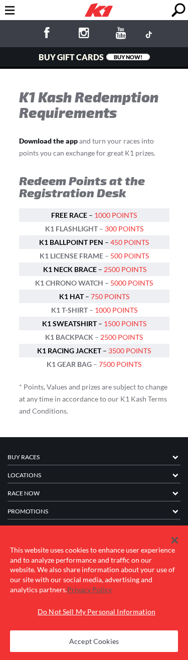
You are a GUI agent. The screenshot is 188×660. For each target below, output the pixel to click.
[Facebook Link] (47, 34)
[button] (174, 540)
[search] (178, 10)
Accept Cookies (94, 641)
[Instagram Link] (84, 34)
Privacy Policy (89, 589)
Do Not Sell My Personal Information (96, 611)
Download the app (48, 141)
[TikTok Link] (148, 34)
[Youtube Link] (121, 34)
